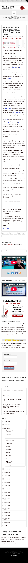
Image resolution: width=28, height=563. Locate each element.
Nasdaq (20, 67)
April (7, 455)
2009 (5, 515)
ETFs (11, 233)
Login (18, 553)
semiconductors (7, 114)
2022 (5, 472)
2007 (5, 522)
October (8, 437)
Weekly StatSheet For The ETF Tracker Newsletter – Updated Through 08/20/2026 (13, 406)
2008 (5, 519)
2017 (5, 489)
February (8, 461)
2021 (5, 475)
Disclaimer (8, 552)
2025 (5, 425)
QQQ (19, 233)
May (7, 452)
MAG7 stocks (8, 108)
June (7, 449)
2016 (5, 492)
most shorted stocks (17, 112)
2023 (5, 469)
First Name (7, 360)
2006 (5, 525)
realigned (9, 78)
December (8, 430)
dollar (6, 119)
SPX (23, 233)
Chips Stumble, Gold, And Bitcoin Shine (13, 390)
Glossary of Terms (17, 552)
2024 (5, 428)
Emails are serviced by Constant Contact (13, 381)
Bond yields (11, 122)
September (9, 440)
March (7, 458)
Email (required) (8, 354)
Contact (19, 38)
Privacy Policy (12, 553)
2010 (5, 512)
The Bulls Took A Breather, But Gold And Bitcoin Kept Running (13, 412)
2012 (5, 505)
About (8, 551)
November (8, 434)
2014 (5, 499)
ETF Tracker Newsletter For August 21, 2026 (13, 400)
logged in (10, 244)
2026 (5, 421)
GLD (15, 233)
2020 (5, 479)
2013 (5, 502)
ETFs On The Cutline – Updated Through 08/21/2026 (13, 394)
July (7, 446)
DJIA (7, 233)
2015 (5, 495)
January (8, 465)
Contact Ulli (6, 228)
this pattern (19, 129)
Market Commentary (9, 38)
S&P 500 (14, 67)
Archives (13, 551)
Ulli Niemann (15, 270)
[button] (14, 13)
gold (15, 121)
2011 (5, 509)
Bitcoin (20, 122)
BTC (3, 233)
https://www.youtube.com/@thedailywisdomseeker (14, 543)
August (8, 443)
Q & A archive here (11, 335)
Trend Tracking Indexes (7, 236)
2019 (5, 482)
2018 (5, 485)
